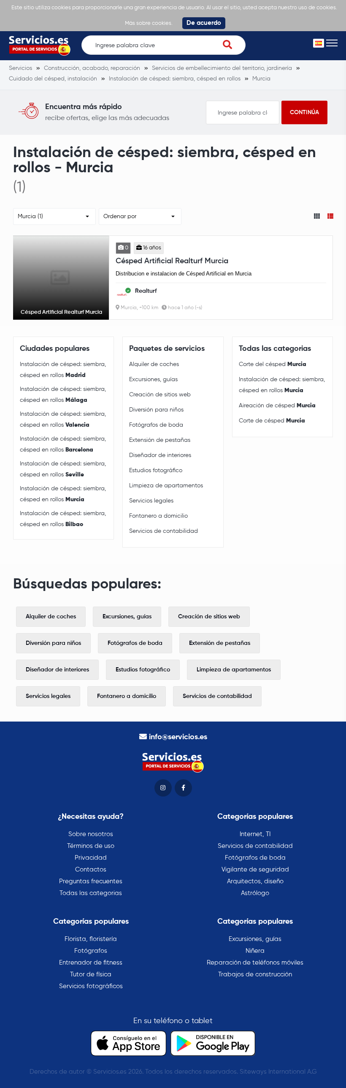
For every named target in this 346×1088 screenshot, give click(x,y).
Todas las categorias (90, 893)
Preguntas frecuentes (90, 881)
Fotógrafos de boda (156, 425)
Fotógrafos (90, 951)
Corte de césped (272, 421)
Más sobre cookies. (149, 23)
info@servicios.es (178, 737)
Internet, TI (255, 834)
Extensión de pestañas (159, 440)
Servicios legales (151, 501)
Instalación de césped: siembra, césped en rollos (63, 369)
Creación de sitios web (160, 395)
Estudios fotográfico (155, 470)
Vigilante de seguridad (255, 869)
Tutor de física (90, 974)
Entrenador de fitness (90, 963)
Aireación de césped (277, 406)
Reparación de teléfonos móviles (255, 963)
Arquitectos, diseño (255, 881)
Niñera (255, 951)
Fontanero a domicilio (158, 516)
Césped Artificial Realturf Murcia (172, 261)
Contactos (90, 869)
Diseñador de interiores (160, 455)
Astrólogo (255, 893)
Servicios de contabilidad (163, 531)
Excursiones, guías (153, 379)
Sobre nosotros (90, 834)
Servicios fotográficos (91, 986)
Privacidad (91, 858)
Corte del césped (272, 364)
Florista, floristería (91, 939)
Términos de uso (90, 846)
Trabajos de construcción (255, 974)
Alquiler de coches (154, 364)
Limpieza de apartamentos (166, 486)
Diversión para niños (156, 410)
